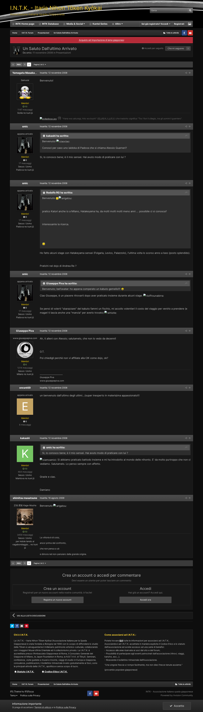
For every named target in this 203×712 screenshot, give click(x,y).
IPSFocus (29, 691)
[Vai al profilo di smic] (17, 51)
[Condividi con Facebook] (17, 626)
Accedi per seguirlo (153, 48)
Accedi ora (145, 599)
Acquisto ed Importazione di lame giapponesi (101, 40)
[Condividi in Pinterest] (26, 626)
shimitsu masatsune (25, 498)
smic (29, 52)
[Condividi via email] (22, 626)
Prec (19, 64)
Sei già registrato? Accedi (155, 24)
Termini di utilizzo (42, 707)
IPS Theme (15, 691)
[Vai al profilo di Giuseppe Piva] (25, 350)
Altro (118, 23)
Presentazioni (63, 52)
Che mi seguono (176, 48)
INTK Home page (24, 23)
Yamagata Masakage (25, 72)
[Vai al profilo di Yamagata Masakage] (25, 92)
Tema (13, 695)
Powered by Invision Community (177, 695)
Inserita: (53, 72)
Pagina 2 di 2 (39, 64)
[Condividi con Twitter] (12, 626)
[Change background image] (189, 24)
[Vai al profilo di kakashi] (25, 454)
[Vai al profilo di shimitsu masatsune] (25, 517)
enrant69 (25, 387)
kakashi (25, 438)
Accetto (178, 705)
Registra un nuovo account (57, 599)
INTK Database (50, 23)
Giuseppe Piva (25, 330)
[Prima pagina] (13, 64)
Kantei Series (99, 23)
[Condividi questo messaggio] (186, 72)
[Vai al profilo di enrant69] (25, 406)
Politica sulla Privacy (30, 695)
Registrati (179, 24)
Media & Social (75, 23)
